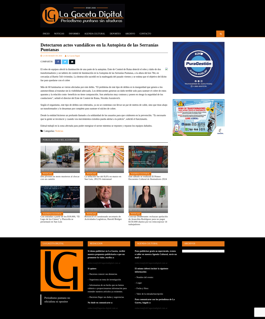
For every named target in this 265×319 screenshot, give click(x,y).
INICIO (46, 34)
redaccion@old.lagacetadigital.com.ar (104, 263)
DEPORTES (115, 34)
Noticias (59, 34)
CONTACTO (145, 34)
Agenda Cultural (140, 173)
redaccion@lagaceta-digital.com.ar (103, 308)
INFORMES (74, 34)
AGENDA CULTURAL (94, 34)
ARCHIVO (130, 34)
